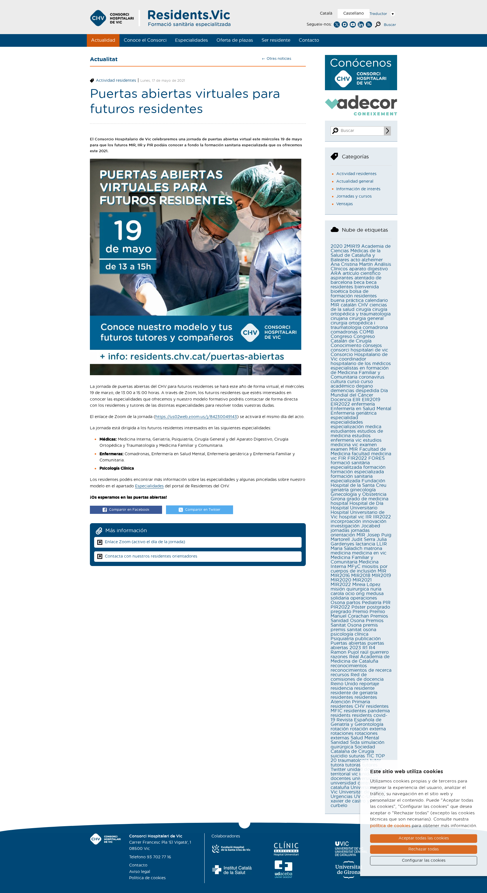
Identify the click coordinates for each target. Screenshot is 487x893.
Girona (338, 499)
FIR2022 (357, 458)
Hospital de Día (366, 503)
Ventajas (344, 204)
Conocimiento (346, 345)
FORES (376, 458)
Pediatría (371, 602)
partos (353, 602)
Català (326, 14)
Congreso (341, 336)
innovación (374, 521)
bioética (339, 291)
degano (364, 386)
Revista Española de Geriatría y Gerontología (357, 722)
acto (355, 260)
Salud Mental (365, 738)
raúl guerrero (374, 652)
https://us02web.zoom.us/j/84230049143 (196, 417)
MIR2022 (341, 584)
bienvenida (367, 287)
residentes (342, 697)
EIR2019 (371, 399)
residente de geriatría (354, 693)
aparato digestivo (368, 269)
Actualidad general (354, 182)
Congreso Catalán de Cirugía (353, 338)
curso (353, 381)
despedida (367, 390)
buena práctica (347, 300)
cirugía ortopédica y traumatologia (361, 311)
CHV (363, 305)
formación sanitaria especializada (352, 478)
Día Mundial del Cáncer (359, 392)
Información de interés (358, 189)
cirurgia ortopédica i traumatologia (353, 325)
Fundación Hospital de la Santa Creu (358, 483)
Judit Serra (363, 539)
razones (339, 657)
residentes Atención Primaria (354, 699)
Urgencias (342, 796)
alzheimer (372, 260)
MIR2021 (362, 580)
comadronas (344, 332)
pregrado (341, 611)
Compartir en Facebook (129, 509)
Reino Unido (344, 684)
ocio (350, 593)
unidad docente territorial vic (356, 771)
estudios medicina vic (356, 442)
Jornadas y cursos (354, 196)
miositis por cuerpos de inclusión (359, 568)
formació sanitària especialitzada (350, 465)
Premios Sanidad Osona (359, 618)
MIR (382, 571)
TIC (370, 756)
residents (341, 715)
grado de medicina (367, 499)
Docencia (341, 399)
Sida (355, 742)
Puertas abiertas (348, 643)
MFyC (353, 566)
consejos (372, 345)
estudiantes (343, 431)
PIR (387, 602)
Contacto (309, 40)
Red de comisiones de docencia (357, 677)
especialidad (344, 417)
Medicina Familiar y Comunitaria (352, 559)
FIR (342, 458)
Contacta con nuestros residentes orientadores (151, 556)
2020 (336, 246)
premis (370, 625)
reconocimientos (349, 666)
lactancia (365, 544)
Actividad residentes (116, 81)
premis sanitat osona (353, 629)
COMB (366, 332)
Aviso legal (139, 872)
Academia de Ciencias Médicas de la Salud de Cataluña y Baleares (361, 253)
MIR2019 (381, 575)
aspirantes (342, 278)
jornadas (340, 530)
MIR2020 (341, 580)
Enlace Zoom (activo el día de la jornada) (145, 542)
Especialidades (191, 40)
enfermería (363, 404)
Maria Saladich (346, 548)
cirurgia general (366, 318)
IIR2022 (382, 517)
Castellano (353, 14)
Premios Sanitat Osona (357, 622)
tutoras (353, 765)
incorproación (346, 521)
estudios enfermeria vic (351, 438)
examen (368, 445)
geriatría (340, 490)
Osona (338, 602)
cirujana (339, 318)
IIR (369, 517)
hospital (339, 503)
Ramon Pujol (345, 652)
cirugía (363, 309)
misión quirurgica (350, 589)
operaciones (363, 598)
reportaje (369, 684)
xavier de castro (348, 801)
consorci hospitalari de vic (359, 350)
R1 (365, 648)
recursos (340, 675)
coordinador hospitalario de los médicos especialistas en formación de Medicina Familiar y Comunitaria (361, 368)
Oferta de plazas (234, 40)
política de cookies (390, 826)
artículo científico (361, 273)
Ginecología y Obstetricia (358, 494)
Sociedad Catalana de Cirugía (353, 749)
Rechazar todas (423, 849)
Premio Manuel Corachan (358, 613)
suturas (357, 756)
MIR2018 (360, 575)
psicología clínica (349, 634)
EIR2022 (340, 404)
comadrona (375, 327)
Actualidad (103, 40)
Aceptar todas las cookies (424, 838)
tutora (337, 765)
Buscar (390, 25)
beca (359, 282)
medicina (341, 553)
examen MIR (344, 449)
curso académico (352, 383)
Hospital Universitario (354, 508)
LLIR (382, 544)
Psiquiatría (342, 638)
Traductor (378, 14)
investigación (345, 526)
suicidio (339, 756)
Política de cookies (147, 878)
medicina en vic (369, 553)
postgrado (378, 607)
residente (364, 688)
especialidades (347, 422)
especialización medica (356, 427)
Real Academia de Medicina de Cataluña (360, 659)
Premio (360, 611)
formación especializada (357, 472)
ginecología (363, 490)
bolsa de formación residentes (354, 293)
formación (374, 467)
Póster (358, 607)
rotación (340, 729)
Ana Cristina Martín (352, 264)
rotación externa (368, 729)
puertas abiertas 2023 (357, 645)
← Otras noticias (276, 59)
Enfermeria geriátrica (354, 413)
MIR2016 (340, 575)
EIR (356, 399)
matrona (373, 548)
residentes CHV (348, 706)
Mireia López (366, 584)
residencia (342, 688)
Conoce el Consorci (145, 40)
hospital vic (351, 517)
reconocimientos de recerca (361, 670)
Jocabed (370, 526)
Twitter (338, 769)
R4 (372, 648)
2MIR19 (352, 246)
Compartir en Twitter (202, 509)
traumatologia (353, 760)
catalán (349, 305)
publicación (368, 638)
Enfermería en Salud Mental (361, 408)
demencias (342, 390)
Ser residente (276, 40)
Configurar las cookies (424, 861)
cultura (338, 381)
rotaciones (342, 733)
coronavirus (371, 377)
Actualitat (104, 59)
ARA (336, 273)
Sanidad (340, 742)
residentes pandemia (367, 711)
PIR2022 (340, 607)
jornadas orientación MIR (350, 532)
